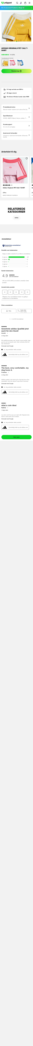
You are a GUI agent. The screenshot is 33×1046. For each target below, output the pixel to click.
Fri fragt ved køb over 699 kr (15, 89)
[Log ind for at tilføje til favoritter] (26, 158)
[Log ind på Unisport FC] (21, 3)
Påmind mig (15, 71)
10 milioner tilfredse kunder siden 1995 (18, 96)
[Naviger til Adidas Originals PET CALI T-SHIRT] (12, 62)
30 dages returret (12, 93)
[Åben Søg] (17, 3)
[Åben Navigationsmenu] (29, 3)
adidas (16, 217)
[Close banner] (31, 8)
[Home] (6, 3)
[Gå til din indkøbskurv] (25, 3)
